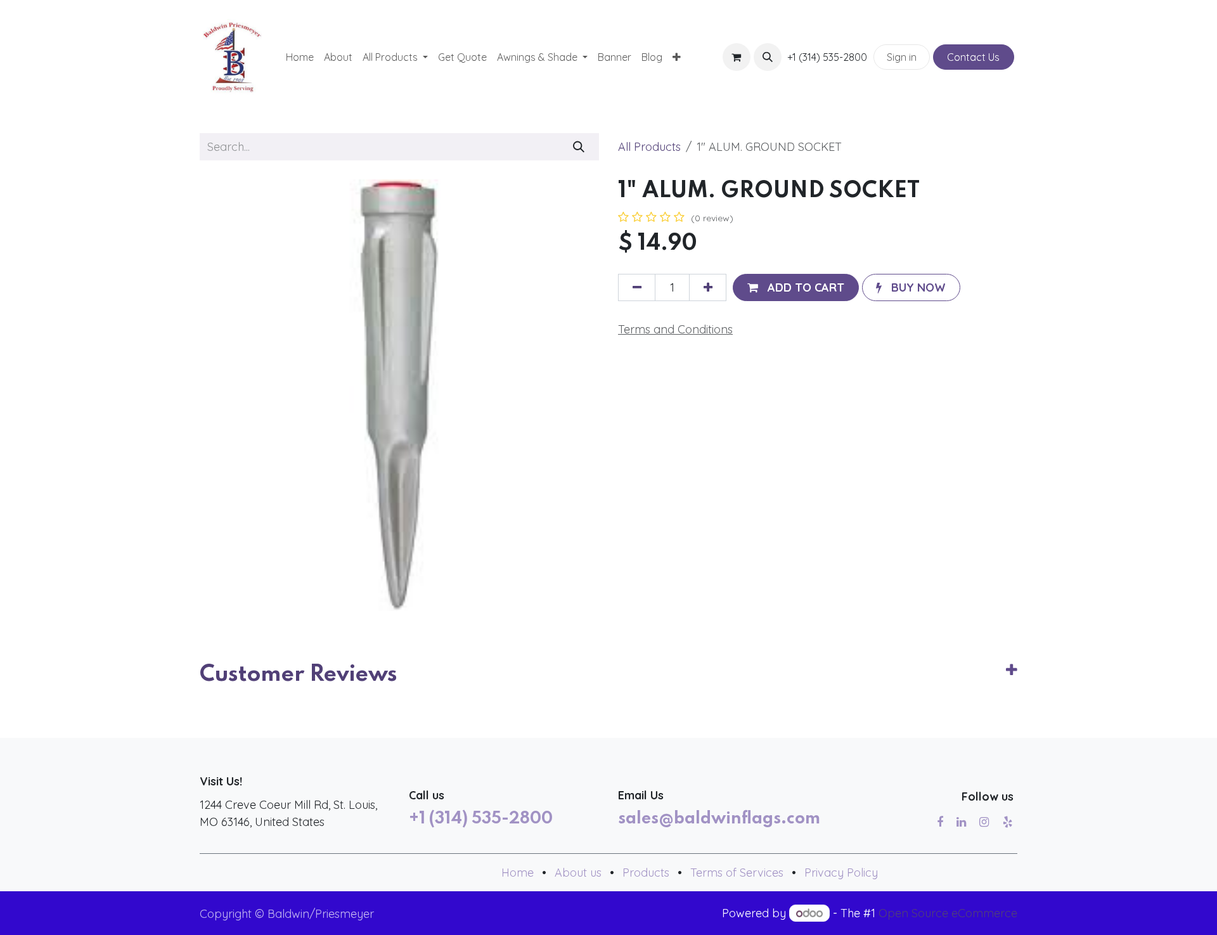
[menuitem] (300, 57)
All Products (649, 146)
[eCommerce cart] (736, 57)
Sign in (902, 57)
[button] (768, 57)
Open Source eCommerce (948, 913)
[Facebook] (940, 822)
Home (517, 872)
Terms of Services (736, 872)
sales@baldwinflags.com (719, 819)
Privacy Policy (841, 872)
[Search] (579, 146)
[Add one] (707, 287)
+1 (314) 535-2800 (481, 819)
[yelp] (1007, 822)
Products (645, 872)
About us (578, 872)
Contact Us (973, 57)
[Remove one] (636, 287)
